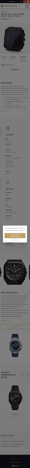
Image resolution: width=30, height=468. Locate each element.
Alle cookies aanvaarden (15, 235)
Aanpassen (15, 240)
